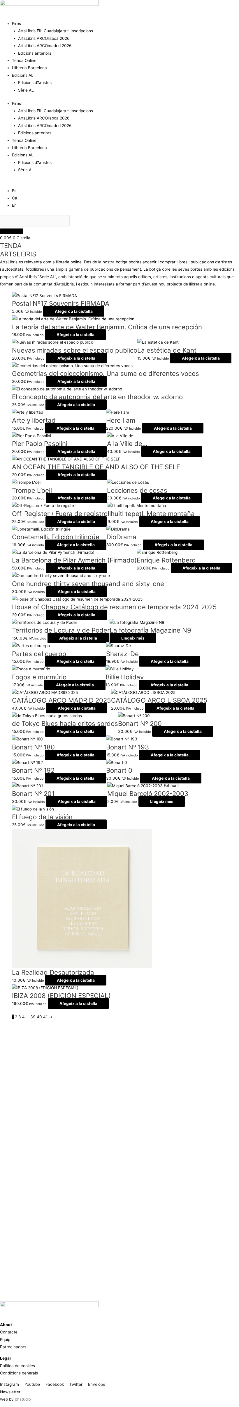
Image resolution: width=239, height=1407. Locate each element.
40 (39, 1017)
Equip (5, 1339)
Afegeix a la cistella (74, 311)
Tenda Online (24, 60)
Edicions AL (23, 75)
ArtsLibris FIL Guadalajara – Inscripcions (55, 30)
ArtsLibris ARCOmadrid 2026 (45, 45)
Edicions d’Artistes (35, 82)
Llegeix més (133, 638)
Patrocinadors (13, 1346)
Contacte (8, 1332)
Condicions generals (19, 1373)
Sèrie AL (26, 90)
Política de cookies (17, 1365)
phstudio (23, 1399)
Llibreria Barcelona (29, 67)
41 (45, 1017)
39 (33, 1017)
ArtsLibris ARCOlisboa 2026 (44, 38)
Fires (16, 23)
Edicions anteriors (34, 53)
